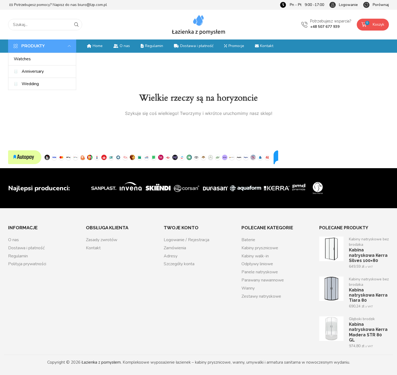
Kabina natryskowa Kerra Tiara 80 (368, 295)
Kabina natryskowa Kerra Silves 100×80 (368, 255)
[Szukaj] (76, 24)
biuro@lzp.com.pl (92, 4)
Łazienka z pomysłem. (102, 362)
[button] (343, 5)
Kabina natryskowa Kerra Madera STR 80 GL (368, 332)
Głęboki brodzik (362, 318)
